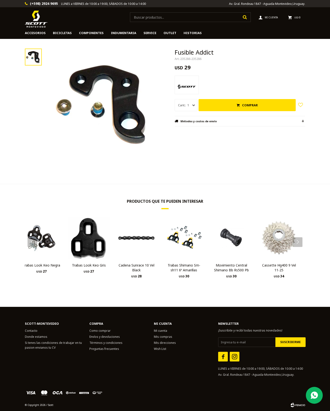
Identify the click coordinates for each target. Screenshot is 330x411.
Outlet (170, 33)
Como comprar (100, 331)
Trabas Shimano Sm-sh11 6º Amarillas (184, 267)
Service (149, 33)
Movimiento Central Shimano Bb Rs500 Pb (231, 267)
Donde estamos (36, 337)
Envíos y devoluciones (104, 337)
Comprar (250, 105)
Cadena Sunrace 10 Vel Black (136, 267)
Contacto (31, 331)
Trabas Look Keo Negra (41, 265)
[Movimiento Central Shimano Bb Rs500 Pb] (231, 237)
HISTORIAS (193, 33)
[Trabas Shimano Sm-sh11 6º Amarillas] (184, 237)
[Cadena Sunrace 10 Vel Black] (136, 237)
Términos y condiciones (105, 343)
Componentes (91, 33)
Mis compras (163, 337)
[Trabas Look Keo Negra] (41, 237)
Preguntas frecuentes (104, 349)
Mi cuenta (160, 331)
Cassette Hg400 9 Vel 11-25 (279, 267)
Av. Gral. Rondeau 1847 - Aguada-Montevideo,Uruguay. (267, 4)
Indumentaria (123, 33)
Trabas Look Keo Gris (89, 265)
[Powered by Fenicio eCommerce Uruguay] (298, 405)
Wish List (160, 349)
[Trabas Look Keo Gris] (89, 237)
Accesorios (35, 33)
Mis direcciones (165, 343)
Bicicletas (62, 33)
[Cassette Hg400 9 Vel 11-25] (279, 237)
